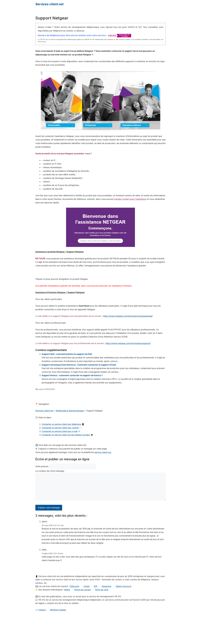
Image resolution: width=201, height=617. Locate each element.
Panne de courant (82, 590)
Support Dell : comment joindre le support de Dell (67, 354)
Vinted (86, 586)
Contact (42, 610)
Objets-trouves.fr (123, 586)
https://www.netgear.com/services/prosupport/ (128, 343)
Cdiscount (74, 586)
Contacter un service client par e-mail (59, 431)
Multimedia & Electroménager (70, 410)
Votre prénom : (42, 466)
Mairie (67, 590)
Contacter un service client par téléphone (61, 424)
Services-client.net (49, 4)
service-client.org (102, 452)
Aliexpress (106, 586)
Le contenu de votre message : (50, 471)
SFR (95, 586)
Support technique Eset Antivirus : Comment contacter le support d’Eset (79, 365)
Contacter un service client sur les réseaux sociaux (66, 435)
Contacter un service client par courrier (60, 427)
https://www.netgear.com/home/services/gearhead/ (128, 316)
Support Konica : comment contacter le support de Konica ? (72, 375)
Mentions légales (58, 610)
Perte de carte (101, 590)
